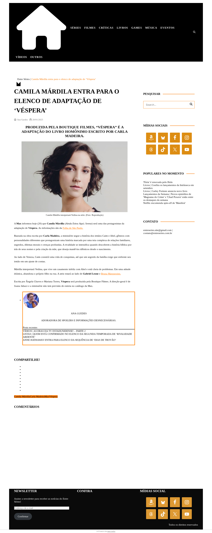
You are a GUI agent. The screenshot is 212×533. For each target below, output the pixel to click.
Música (151, 27)
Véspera (53, 396)
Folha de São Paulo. (73, 228)
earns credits (111, 531)
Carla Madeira (37, 396)
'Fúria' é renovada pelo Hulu (158, 182)
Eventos (167, 27)
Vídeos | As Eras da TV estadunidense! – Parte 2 (54, 331)
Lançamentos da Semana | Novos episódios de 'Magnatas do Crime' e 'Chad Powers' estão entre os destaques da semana (168, 197)
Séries (75, 27)
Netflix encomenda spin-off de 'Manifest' (164, 203)
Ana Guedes (22, 119)
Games (136, 27)
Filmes (90, 27)
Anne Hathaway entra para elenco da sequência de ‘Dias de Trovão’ (69, 340)
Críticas (106, 27)
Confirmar (23, 516)
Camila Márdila (22, 396)
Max (47, 396)
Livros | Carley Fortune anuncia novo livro (165, 191)
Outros (36, 57)
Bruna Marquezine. (111, 273)
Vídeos (21, 57)
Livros (122, 27)
